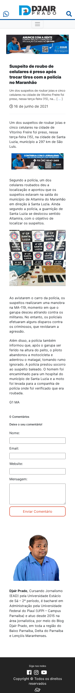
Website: (16, 464)
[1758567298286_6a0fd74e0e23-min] (37, 164)
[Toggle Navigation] (37, 24)
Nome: (14, 433)
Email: (14, 448)
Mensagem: (18, 479)
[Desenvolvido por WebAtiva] (37, 689)
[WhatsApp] (6, 14)
